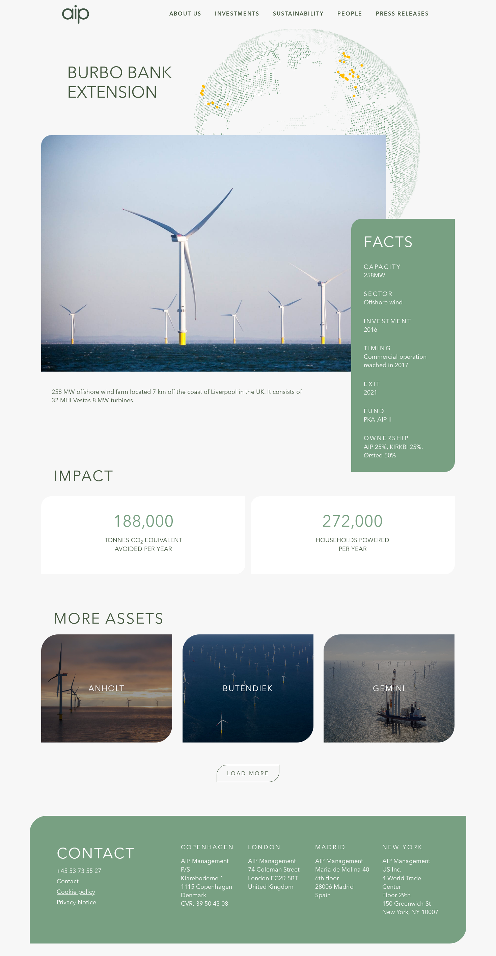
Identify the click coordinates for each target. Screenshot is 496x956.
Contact (68, 881)
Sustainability (298, 14)
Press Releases (402, 14)
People (349, 14)
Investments (237, 14)
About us (185, 14)
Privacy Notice (76, 902)
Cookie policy (76, 892)
